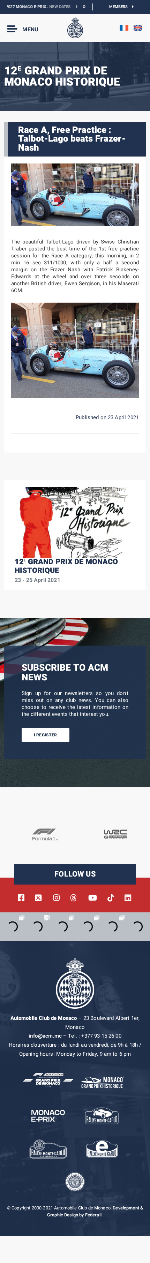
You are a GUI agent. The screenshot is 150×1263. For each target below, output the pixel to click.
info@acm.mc (45, 1036)
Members (121, 7)
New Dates (46, 7)
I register (45, 735)
